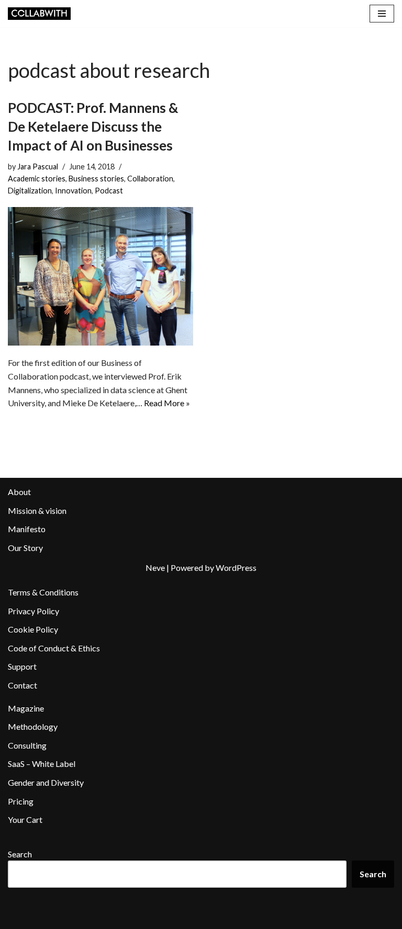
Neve (155, 567)
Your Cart (25, 819)
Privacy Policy (33, 611)
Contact (22, 685)
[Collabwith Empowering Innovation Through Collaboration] (39, 13)
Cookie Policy (33, 629)
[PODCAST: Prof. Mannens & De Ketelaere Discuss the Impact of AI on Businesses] (100, 276)
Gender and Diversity (46, 782)
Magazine (26, 708)
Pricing (21, 801)
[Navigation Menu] (382, 13)
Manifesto (27, 529)
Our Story (25, 548)
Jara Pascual (37, 166)
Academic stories (36, 178)
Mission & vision (37, 510)
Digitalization (30, 190)
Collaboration (150, 178)
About (19, 492)
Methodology (33, 726)
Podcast (109, 190)
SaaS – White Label (41, 764)
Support (22, 666)
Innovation (73, 190)
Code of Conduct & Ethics (54, 648)
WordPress (236, 567)
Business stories (96, 178)
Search (20, 854)
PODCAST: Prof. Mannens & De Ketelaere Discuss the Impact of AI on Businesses (93, 126)
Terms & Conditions (43, 592)
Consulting (27, 745)
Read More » (167, 403)
